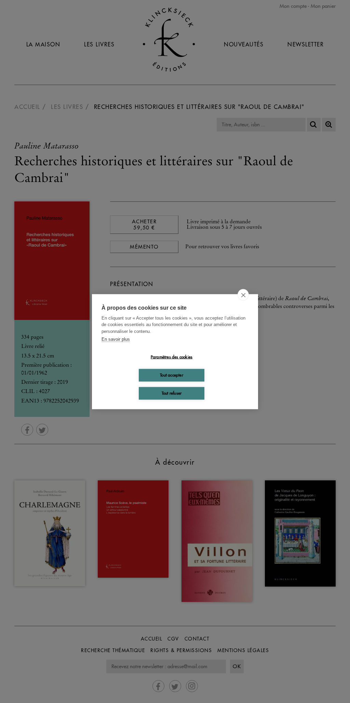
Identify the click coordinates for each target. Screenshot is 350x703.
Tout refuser (171, 393)
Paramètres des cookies (171, 357)
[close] (243, 294)
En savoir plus (116, 339)
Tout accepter (171, 375)
